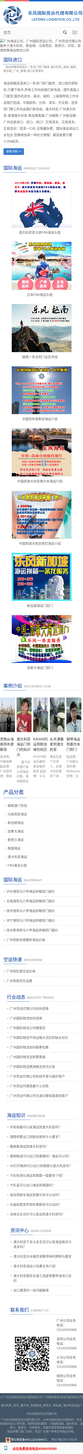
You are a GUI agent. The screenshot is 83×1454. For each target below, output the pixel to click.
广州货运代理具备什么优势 (29, 1086)
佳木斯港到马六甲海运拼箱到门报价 (32, 930)
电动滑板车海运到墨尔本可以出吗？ (36, 1195)
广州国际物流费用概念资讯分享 (32, 1066)
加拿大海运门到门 (40, 668)
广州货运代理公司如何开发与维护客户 (37, 1076)
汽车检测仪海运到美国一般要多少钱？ (37, 1175)
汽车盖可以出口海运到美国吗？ (32, 1185)
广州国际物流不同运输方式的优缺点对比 (39, 1037)
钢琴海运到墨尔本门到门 (73, 744)
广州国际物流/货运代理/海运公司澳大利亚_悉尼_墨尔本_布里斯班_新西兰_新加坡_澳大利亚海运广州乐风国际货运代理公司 (42, 1405)
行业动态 (16, 997)
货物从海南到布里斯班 (7, 744)
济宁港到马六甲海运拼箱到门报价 (30, 920)
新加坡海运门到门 (40, 606)
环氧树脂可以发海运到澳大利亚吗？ (36, 1127)
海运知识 (16, 1115)
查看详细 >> (13, 151)
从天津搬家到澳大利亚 (57, 744)
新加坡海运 (16, 823)
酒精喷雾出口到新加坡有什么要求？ (36, 1137)
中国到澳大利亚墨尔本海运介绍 (39, 481)
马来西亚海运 (17, 814)
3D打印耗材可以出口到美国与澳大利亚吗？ (41, 1166)
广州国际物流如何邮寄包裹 (29, 1047)
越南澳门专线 (17, 805)
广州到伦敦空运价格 (21, 971)
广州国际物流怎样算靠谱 (27, 1057)
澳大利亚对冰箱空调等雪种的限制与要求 (42, 1256)
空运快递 (12, 959)
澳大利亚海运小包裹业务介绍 (34, 1266)
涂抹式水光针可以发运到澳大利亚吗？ (37, 1214)
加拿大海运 (16, 831)
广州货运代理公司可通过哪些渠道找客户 (39, 1096)
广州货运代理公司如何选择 (29, 1008)
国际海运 (12, 879)
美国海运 (14, 848)
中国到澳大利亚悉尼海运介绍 (40, 543)
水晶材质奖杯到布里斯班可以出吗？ (36, 1204)
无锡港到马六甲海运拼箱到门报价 (30, 901)
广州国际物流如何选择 (26, 1018)
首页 (7, 33)
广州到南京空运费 (19, 981)
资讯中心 (19, 1230)
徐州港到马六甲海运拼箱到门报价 (30, 911)
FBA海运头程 (17, 865)
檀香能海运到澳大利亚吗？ (29, 1146)
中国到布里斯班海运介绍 (40, 419)
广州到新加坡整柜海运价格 (25, 940)
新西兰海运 (16, 840)
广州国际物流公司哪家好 (27, 1028)
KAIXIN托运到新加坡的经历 (40, 744)
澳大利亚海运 (17, 857)
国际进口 (12, 59)
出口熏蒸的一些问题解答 (31, 1290)
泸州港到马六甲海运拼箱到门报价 (30, 891)
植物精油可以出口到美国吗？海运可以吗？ (40, 1156)
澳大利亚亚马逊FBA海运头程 (40, 232)
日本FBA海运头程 (40, 295)
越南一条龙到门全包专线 (40, 357)
